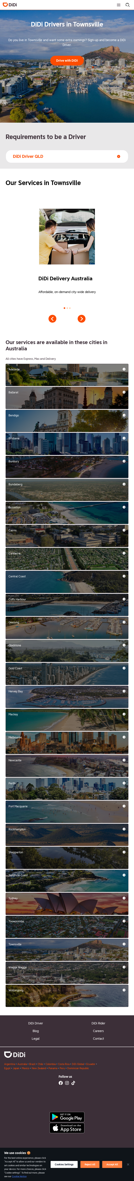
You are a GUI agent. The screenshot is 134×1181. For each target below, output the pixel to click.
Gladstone (15, 645)
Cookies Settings (64, 1164)
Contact (98, 1038)
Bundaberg (15, 484)
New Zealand (39, 1068)
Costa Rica (63, 1064)
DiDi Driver (35, 1023)
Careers (98, 1031)
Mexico (25, 1068)
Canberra (14, 553)
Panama (53, 1068)
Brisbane (14, 438)
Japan (16, 1068)
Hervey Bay (16, 691)
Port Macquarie (18, 806)
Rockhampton (17, 829)
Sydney (13, 898)
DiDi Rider (98, 1023)
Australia (22, 1064)
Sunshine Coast (18, 875)
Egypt (7, 1068)
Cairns (13, 530)
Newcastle (15, 760)
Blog (36, 1031)
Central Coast (17, 576)
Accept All (112, 1164)
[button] (67, 61)
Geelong (14, 622)
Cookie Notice (19, 1176)
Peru (62, 1068)
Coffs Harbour (17, 599)
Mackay (13, 714)
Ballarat (13, 392)
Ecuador (90, 1064)
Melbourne (15, 737)
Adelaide (14, 369)
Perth (12, 783)
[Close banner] (128, 1164)
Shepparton (16, 852)
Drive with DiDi (67, 60)
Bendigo (14, 415)
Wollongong (16, 990)
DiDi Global (78, 1064)
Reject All (90, 1164)
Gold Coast (15, 668)
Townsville (15, 944)
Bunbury (14, 461)
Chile (40, 1064)
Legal (35, 1038)
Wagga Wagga (18, 967)
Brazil (32, 1064)
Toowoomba (16, 921)
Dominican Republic (78, 1068)
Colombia (51, 1064)
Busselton (15, 507)
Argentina (9, 1064)
